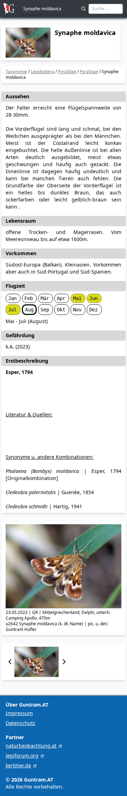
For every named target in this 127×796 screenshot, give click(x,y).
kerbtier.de (18, 765)
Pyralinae (89, 72)
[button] (10, 661)
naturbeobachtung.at (31, 745)
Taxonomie (16, 72)
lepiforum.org (22, 755)
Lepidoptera (42, 72)
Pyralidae (67, 72)
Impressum (19, 713)
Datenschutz (20, 723)
